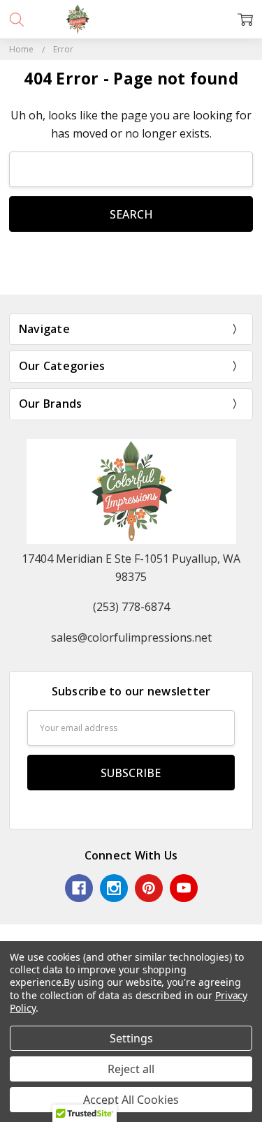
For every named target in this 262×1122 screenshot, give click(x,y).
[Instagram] (114, 888)
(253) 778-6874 (131, 606)
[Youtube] (184, 888)
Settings (131, 1038)
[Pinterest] (149, 888)
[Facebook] (79, 888)
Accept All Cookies (131, 1099)
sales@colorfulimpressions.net (131, 637)
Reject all (131, 1069)
